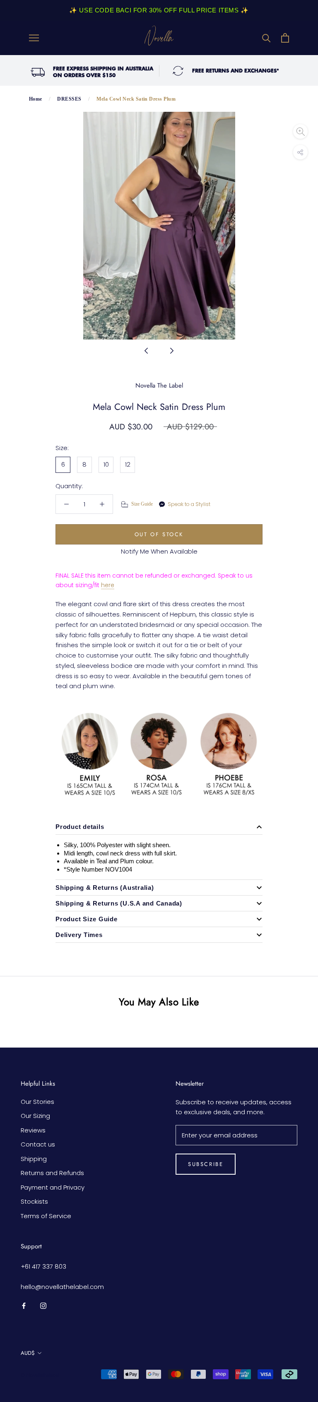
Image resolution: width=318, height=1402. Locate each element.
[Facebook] (24, 1305)
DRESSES (69, 99)
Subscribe (205, 1164)
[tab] (159, 827)
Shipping (34, 1158)
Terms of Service (46, 1216)
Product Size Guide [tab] (86, 919)
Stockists (34, 1201)
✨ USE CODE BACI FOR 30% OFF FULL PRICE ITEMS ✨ (159, 10)
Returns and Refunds (52, 1172)
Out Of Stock (159, 534)
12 (127, 464)
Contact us (38, 1144)
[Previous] (146, 351)
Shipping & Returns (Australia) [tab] (104, 887)
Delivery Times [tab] (79, 934)
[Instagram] (43, 1305)
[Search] (266, 38)
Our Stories (37, 1101)
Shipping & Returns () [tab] (118, 903)
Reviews (33, 1130)
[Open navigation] (34, 37)
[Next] (172, 351)
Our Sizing (35, 1115)
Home (35, 99)
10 (106, 464)
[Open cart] (285, 38)
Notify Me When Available (159, 551)
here (107, 585)
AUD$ (28, 1353)
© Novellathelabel (40, 1375)
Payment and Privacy (52, 1187)
